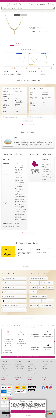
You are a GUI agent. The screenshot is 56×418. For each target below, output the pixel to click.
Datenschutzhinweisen (27, 409)
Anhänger (3, 366)
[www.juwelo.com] (50, 413)
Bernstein (44, 371)
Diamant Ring (31, 373)
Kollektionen (28, 11)
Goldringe (3, 377)
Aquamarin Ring (32, 368)
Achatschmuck (18, 364)
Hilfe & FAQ (8, 350)
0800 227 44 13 (34, 351)
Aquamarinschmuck (19, 368)
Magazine (21, 341)
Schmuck (4, 11)
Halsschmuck (33, 292)
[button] (2, 4)
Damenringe (4, 373)
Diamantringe (4, 375)
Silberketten (50, 287)
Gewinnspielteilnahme (8, 341)
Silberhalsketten (34, 305)
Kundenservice (8, 335)
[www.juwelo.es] (48, 413)
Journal (21, 348)
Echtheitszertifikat (8, 337)
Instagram (50, 387)
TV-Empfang (8, 343)
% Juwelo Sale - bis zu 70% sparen (38, 296)
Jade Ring (30, 377)
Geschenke (20, 11)
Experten (21, 339)
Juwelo (17, 111)
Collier (4, 111)
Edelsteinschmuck (12, 11)
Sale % (48, 11)
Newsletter (21, 346)
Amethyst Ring (31, 366)
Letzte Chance (42, 11)
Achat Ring (31, 364)
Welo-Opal (45, 94)
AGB (8, 411)
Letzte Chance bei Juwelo (46, 305)
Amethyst (44, 366)
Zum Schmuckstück (27, 125)
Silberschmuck (42, 287)
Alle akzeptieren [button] (28, 412)
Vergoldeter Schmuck (48, 301)
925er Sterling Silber (6, 106)
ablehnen (32, 406)
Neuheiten (35, 11)
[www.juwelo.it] (53, 413)
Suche (53, 8)
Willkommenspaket (8, 339)
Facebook (43, 387)
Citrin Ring (30, 371)
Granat (43, 375)
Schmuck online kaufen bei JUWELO (38, 278)
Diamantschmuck (19, 375)
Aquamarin (44, 368)
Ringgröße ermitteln (8, 352)
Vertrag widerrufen (7, 413)
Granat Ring (31, 375)
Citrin (43, 373)
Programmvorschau (21, 343)
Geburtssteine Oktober (35, 301)
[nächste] (53, 64)
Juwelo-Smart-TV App (8, 346)
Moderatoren (21, 337)
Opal (31, 94)
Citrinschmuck (18, 373)
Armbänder (4, 368)
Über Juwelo (21, 335)
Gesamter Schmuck (6, 364)
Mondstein (44, 377)
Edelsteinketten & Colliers (47, 283)
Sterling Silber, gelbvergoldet (19, 101)
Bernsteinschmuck (19, 371)
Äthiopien (32, 110)
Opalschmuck (33, 287)
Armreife (3, 371)
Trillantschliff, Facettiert (34, 105)
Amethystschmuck (19, 366)
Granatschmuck (18, 377)
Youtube (47, 387)
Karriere (3, 411)
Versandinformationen (8, 348)
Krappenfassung (46, 104)
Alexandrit (44, 364)
